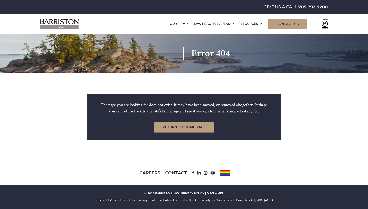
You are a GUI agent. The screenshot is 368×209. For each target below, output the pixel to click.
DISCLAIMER (215, 193)
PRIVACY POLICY (192, 193)
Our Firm (178, 24)
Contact (176, 173)
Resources (248, 24)
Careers (150, 173)
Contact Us (287, 24)
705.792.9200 (313, 7)
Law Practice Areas (212, 24)
